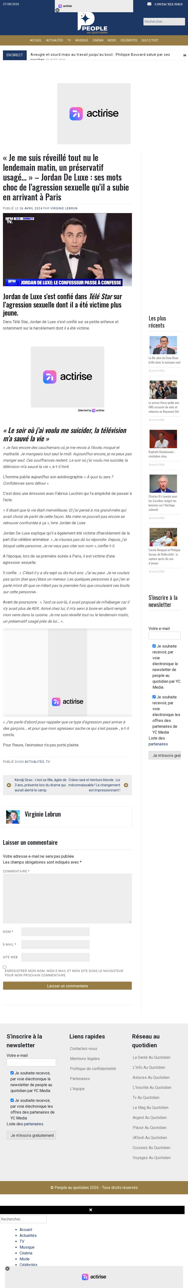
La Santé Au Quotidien (151, 1057)
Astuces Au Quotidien (151, 1077)
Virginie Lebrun (64, 208)
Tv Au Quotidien (146, 1097)
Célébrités (128, 40)
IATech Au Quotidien (150, 1137)
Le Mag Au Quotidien (150, 1107)
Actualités (54, 40)
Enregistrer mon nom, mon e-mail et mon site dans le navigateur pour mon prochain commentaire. (64, 973)
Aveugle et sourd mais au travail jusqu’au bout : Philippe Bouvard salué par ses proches (100, 57)
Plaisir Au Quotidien (149, 1127)
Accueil (36, 40)
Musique (81, 40)
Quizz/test (149, 40)
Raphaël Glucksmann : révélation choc (162, 454)
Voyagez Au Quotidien (152, 1157)
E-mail (9, 944)
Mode (112, 40)
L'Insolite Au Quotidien (152, 1087)
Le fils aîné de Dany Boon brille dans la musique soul (164, 360)
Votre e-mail (159, 628)
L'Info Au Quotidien (149, 1067)
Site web (10, 957)
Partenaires (80, 1078)
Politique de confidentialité (93, 1068)
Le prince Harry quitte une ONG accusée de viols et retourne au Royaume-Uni (164, 406)
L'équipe (77, 1088)
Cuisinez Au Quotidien (151, 1147)
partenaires (158, 744)
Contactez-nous (83, 1048)
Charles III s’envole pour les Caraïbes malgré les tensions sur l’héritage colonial (163, 503)
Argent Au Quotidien (150, 1117)
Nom (8, 932)
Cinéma (98, 40)
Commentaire (16, 871)
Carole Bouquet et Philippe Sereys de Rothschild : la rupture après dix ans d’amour (164, 556)
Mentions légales (85, 1058)
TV (69, 40)
